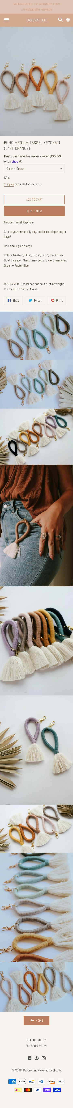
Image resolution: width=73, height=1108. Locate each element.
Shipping (9, 184)
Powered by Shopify (49, 1070)
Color (10, 168)
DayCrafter (36, 20)
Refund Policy (36, 1040)
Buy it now (34, 211)
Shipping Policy (36, 1046)
